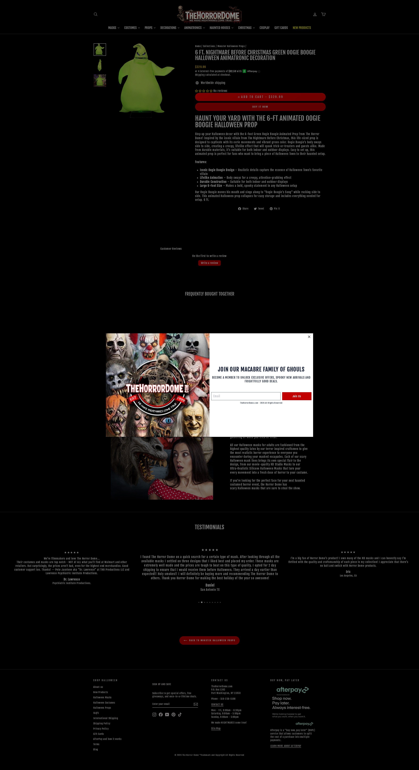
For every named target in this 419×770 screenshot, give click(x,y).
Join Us (297, 396)
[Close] (309, 337)
